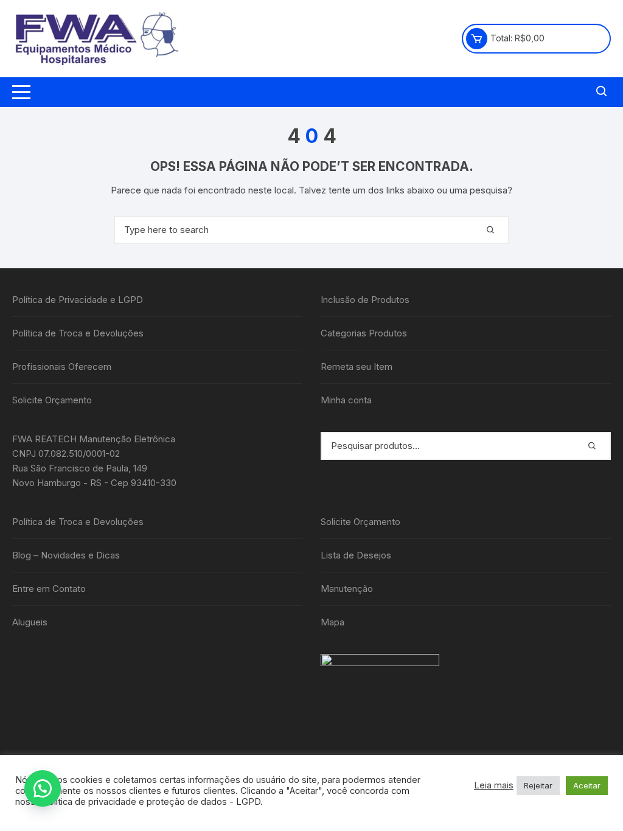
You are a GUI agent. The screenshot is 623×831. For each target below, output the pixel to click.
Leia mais (493, 785)
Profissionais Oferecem (61, 366)
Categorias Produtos (364, 333)
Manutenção (347, 588)
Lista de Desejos (356, 555)
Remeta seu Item (356, 366)
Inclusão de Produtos (365, 299)
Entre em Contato (49, 588)
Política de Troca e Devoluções (78, 333)
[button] (42, 788)
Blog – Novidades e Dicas (66, 555)
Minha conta (346, 400)
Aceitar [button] (586, 785)
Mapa (332, 622)
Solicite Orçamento (52, 400)
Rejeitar (538, 785)
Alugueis (29, 622)
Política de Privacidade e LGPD (77, 299)
